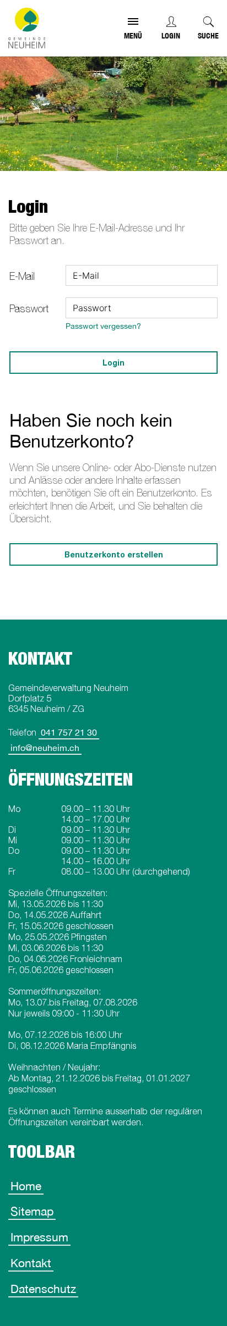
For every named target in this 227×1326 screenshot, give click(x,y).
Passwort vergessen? (103, 325)
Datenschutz (43, 1288)
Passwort (28, 308)
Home (25, 1185)
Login (170, 35)
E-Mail (22, 276)
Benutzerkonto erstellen (113, 554)
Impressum (39, 1237)
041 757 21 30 (69, 732)
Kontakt (30, 1262)
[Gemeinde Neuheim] (26, 28)
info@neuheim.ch (44, 748)
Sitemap (31, 1211)
